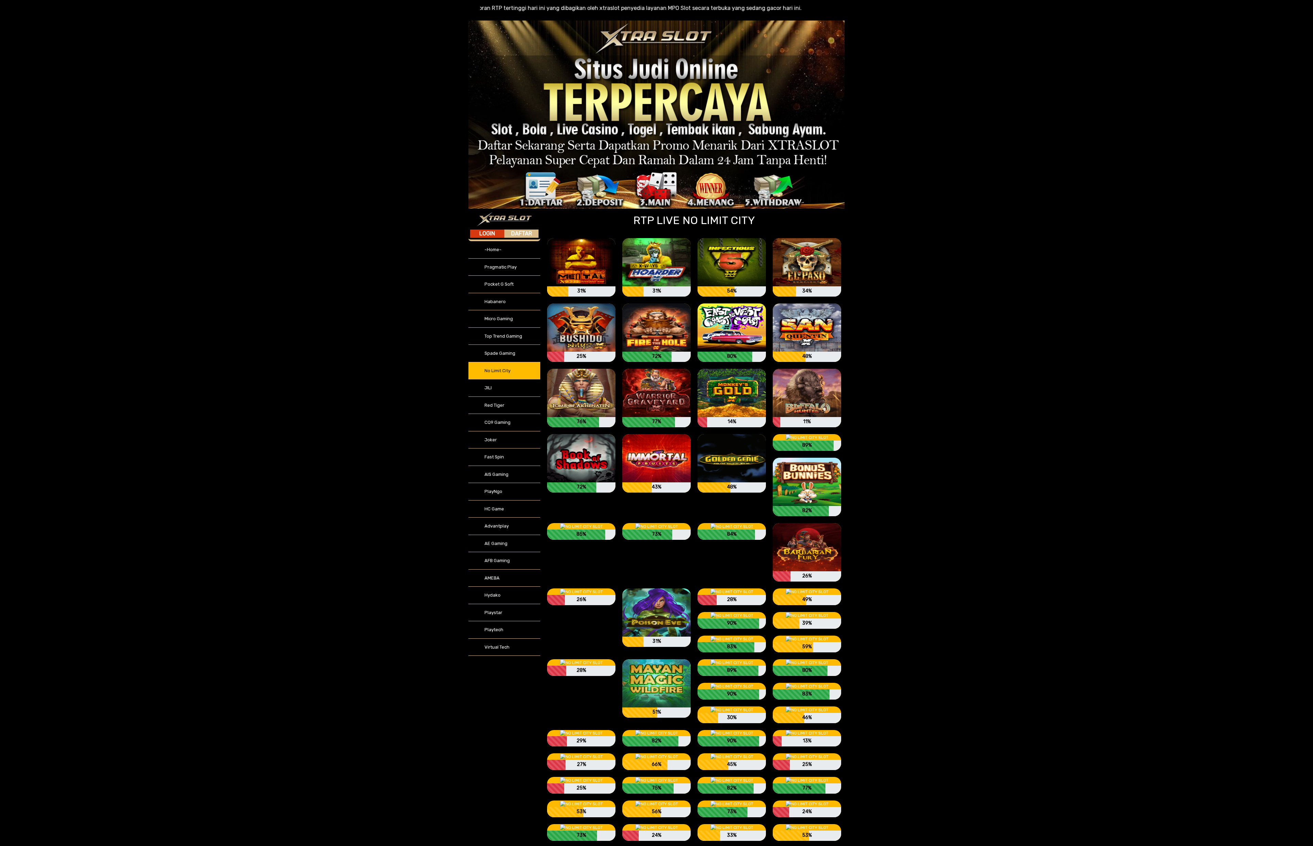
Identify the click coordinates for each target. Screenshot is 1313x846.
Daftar (521, 233)
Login (487, 233)
